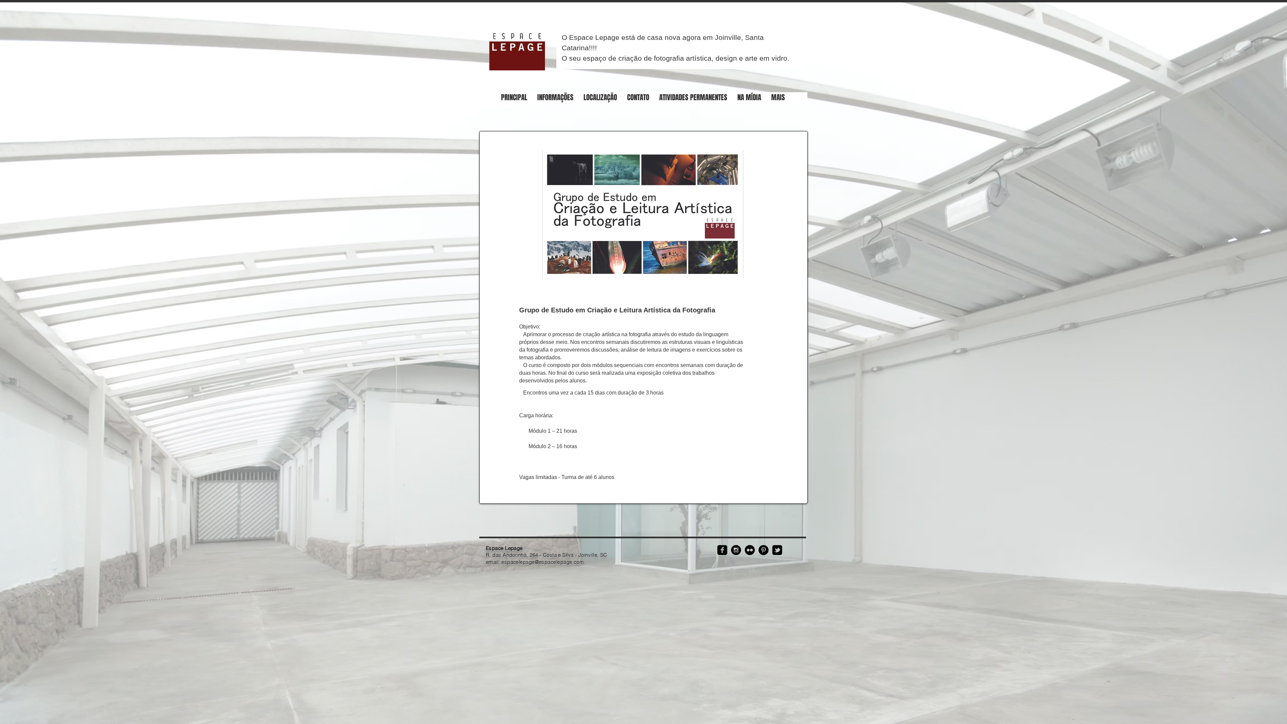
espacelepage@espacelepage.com (542, 562)
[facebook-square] (722, 550)
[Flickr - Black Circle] (750, 550)
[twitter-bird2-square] (777, 550)
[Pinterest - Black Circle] (763, 550)
